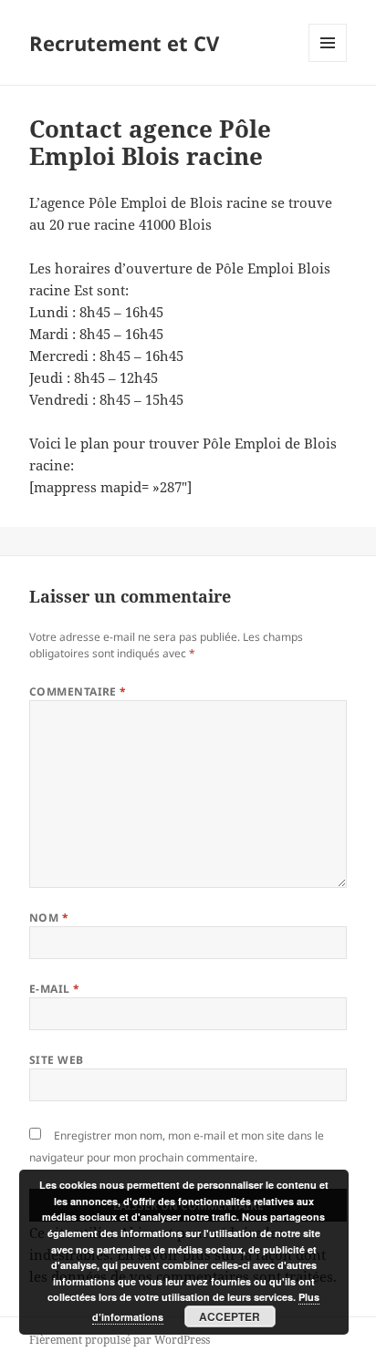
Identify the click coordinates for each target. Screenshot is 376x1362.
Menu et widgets (328, 61)
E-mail (54, 988)
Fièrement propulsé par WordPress (119, 1339)
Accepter (229, 1316)
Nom (48, 917)
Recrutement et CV (124, 43)
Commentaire (78, 691)
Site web (56, 1060)
